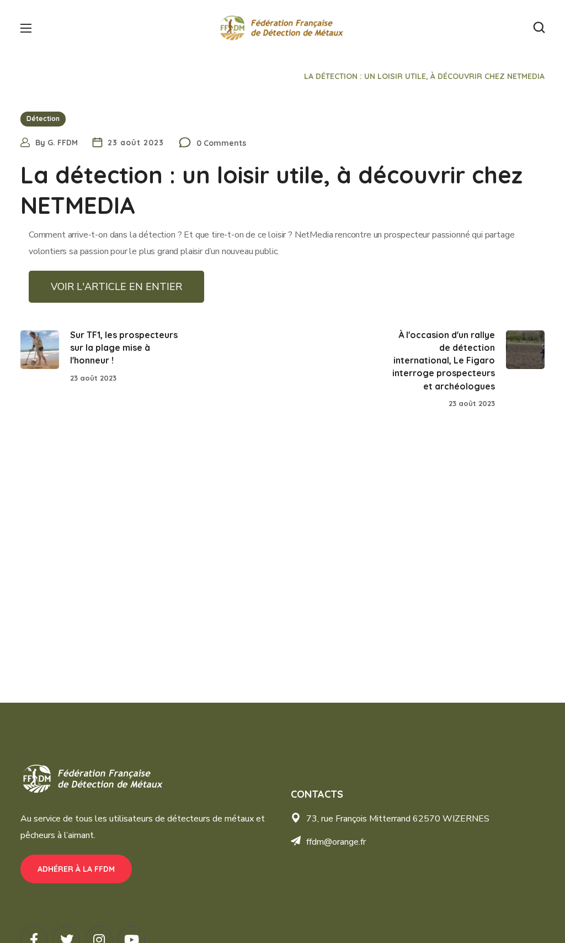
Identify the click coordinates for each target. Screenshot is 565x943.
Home (222, 76)
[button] (539, 27)
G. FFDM (62, 142)
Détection (268, 76)
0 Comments (221, 143)
